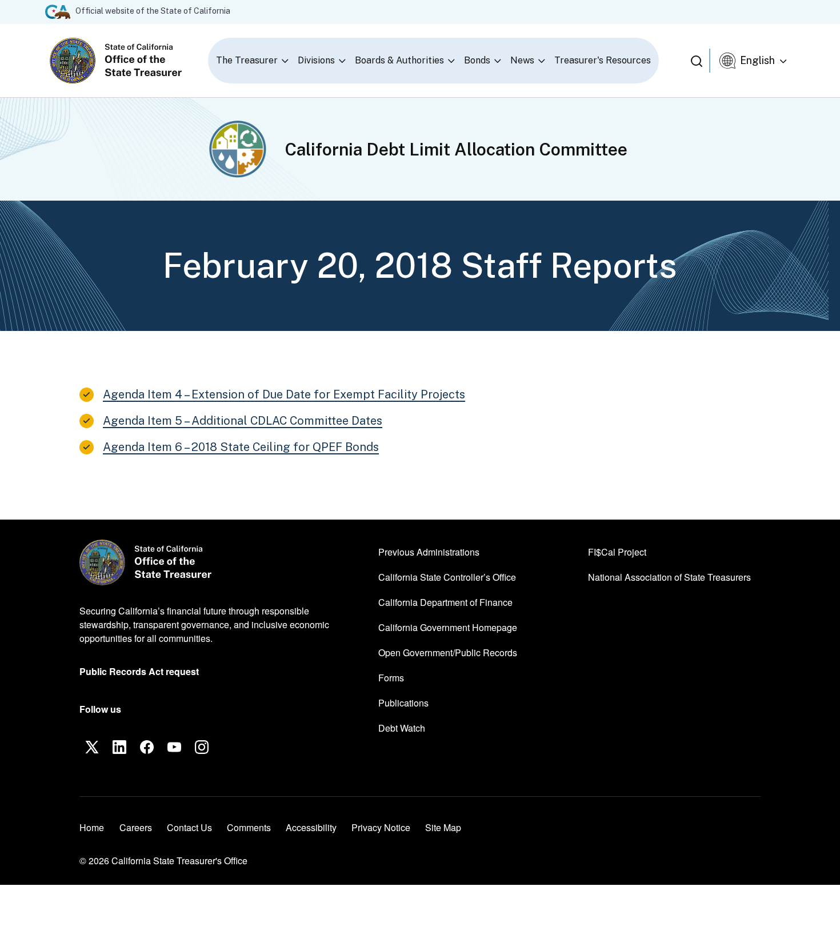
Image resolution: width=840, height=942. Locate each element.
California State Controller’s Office (447, 577)
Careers (135, 827)
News (522, 60)
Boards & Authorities (399, 60)
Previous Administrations (428, 551)
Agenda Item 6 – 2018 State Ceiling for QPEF (241, 447)
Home (91, 827)
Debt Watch (401, 728)
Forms (391, 677)
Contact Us (189, 827)
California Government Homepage (447, 627)
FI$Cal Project (617, 551)
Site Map (443, 827)
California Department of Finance (445, 602)
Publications (403, 702)
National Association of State (669, 577)
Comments (249, 827)
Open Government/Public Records (447, 652)
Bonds (477, 60)
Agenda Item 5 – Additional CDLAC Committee (242, 421)
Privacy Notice (380, 827)
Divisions (316, 60)
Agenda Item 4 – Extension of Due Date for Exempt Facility (284, 394)
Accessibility (311, 827)
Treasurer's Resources (602, 60)
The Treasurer (247, 60)
